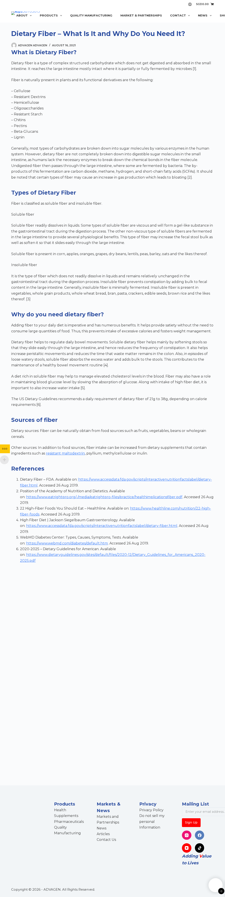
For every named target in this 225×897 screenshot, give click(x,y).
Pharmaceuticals (69, 822)
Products (49, 15)
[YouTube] (186, 848)
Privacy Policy (151, 810)
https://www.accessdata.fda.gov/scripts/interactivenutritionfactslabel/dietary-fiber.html (101, 526)
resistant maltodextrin (65, 453)
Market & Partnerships (141, 15)
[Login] (190, 4)
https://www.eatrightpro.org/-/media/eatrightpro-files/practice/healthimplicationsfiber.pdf (104, 497)
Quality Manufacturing (91, 15)
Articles (103, 834)
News (202, 15)
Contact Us (106, 840)
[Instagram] (186, 835)
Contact (178, 15)
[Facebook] (199, 835)
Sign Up (191, 822)
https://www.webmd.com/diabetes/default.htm (67, 543)
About (22, 15)
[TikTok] (199, 848)
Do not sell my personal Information (152, 821)
